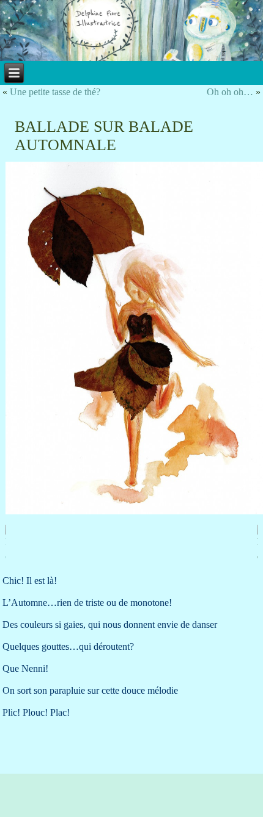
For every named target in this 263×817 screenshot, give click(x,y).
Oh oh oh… (230, 92)
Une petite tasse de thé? (55, 92)
